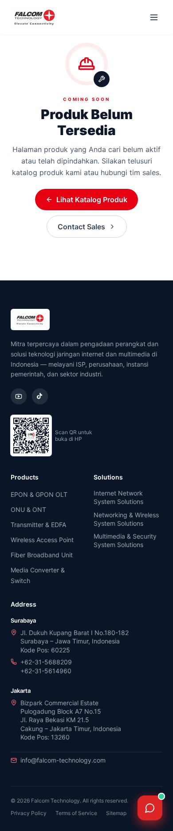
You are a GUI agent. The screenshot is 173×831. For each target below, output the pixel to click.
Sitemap (116, 813)
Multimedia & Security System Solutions (125, 540)
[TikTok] (40, 396)
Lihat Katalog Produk (91, 199)
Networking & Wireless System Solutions (126, 519)
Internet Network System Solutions (118, 497)
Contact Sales (81, 226)
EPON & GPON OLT (39, 494)
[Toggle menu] (153, 17)
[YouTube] (19, 396)
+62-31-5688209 (46, 662)
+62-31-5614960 (45, 671)
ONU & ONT (28, 509)
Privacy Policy (29, 813)
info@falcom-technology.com (63, 760)
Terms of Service (76, 813)
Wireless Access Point (42, 539)
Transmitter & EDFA (38, 524)
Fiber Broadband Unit (42, 555)
